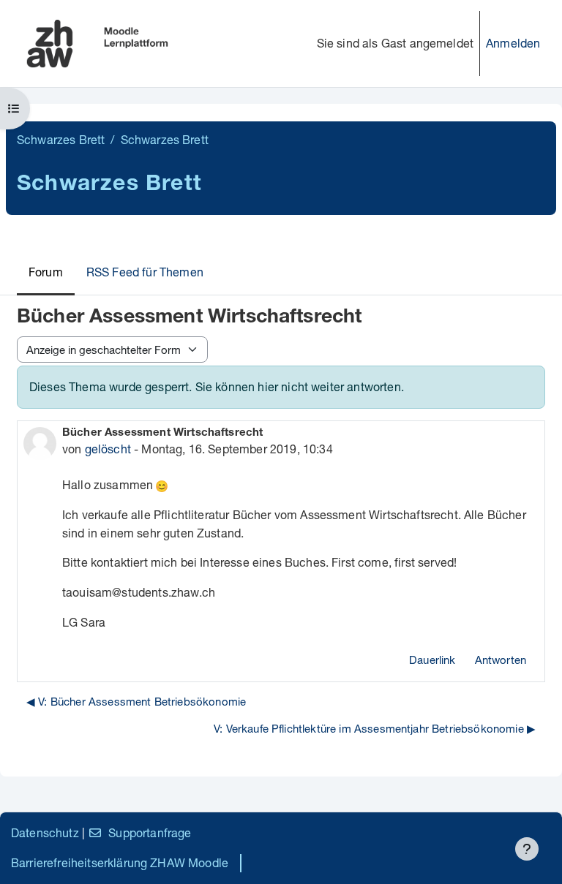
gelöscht (108, 449)
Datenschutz (45, 832)
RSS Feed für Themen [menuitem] (144, 272)
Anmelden (513, 43)
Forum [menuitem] (46, 272)
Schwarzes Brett (61, 139)
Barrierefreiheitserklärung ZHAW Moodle (119, 862)
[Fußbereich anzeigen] (527, 849)
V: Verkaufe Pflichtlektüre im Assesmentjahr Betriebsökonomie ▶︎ (375, 728)
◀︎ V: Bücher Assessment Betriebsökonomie (136, 701)
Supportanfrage (149, 832)
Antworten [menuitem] (500, 659)
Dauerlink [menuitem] (432, 659)
